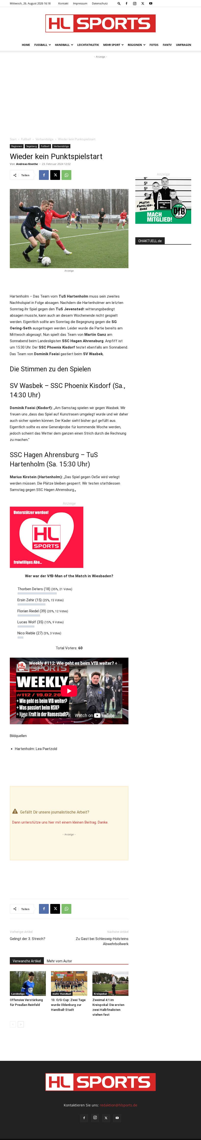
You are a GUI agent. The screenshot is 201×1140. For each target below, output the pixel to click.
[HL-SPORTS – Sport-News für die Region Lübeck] (100, 23)
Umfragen (183, 45)
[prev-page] (13, 1024)
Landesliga (18, 993)
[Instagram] (134, 3)
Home (26, 45)
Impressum (80, 3)
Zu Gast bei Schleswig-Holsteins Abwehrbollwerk (102, 941)
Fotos (154, 45)
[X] (142, 3)
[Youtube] (150, 3)
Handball (62, 45)
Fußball (40, 45)
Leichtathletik (88, 45)
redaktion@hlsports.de (118, 1105)
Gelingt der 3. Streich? (27, 939)
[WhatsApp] (66, 175)
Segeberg (31, 146)
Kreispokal (100, 993)
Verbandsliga (44, 139)
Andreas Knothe (27, 164)
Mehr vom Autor (59, 961)
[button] (119, 3)
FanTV (167, 45)
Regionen (135, 45)
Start (13, 139)
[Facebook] (126, 3)
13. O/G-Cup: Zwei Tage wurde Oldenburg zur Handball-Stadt (68, 1005)
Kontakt (63, 3)
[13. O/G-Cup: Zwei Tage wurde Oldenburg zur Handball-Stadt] (69, 983)
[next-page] (21, 1024)
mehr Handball (61, 993)
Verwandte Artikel (27, 961)
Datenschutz (100, 3)
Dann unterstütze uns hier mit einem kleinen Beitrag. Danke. (60, 822)
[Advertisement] (100, 96)
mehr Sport (111, 45)
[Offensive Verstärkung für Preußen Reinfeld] (28, 983)
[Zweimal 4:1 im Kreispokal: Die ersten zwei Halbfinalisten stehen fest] (110, 983)
